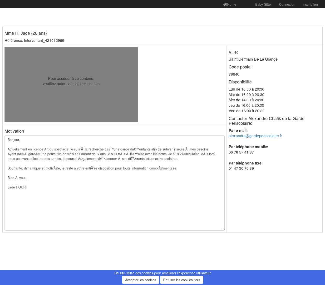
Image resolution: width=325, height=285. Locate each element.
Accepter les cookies (140, 279)
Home (231, 4)
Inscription (310, 4)
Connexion (287, 4)
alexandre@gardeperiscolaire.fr (255, 135)
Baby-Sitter (263, 4)
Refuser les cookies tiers (181, 279)
